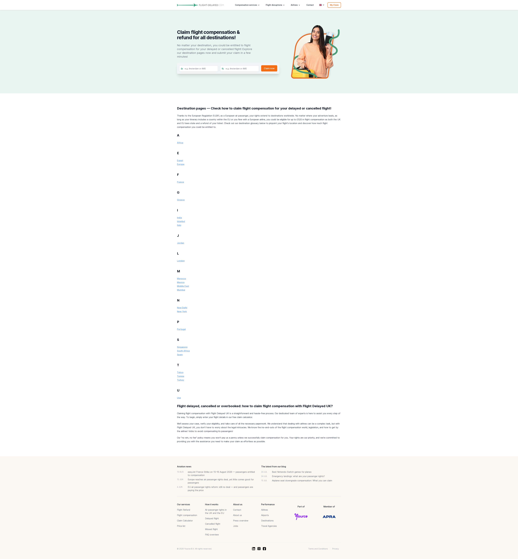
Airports (265, 515)
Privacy (335, 549)
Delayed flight (212, 518)
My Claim (334, 5)
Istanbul (181, 221)
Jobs (235, 526)
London (181, 260)
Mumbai (181, 290)
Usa (179, 397)
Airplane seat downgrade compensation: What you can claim (302, 480)
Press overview (240, 520)
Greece (181, 199)
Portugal (181, 329)
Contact (310, 5)
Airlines (264, 509)
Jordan (180, 243)
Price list (181, 526)
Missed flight (211, 529)
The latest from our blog (273, 466)
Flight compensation (187, 515)
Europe (180, 164)
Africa (180, 142)
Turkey (180, 380)
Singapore (182, 347)
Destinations (267, 520)
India (179, 217)
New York (182, 311)
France (180, 182)
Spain (180, 354)
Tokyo (180, 372)
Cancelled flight (212, 523)
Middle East (183, 286)
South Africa (183, 350)
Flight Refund (183, 509)
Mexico (181, 282)
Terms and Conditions (318, 549)
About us (237, 515)
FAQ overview (212, 534)
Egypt (180, 160)
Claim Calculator (185, 520)
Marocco (181, 278)
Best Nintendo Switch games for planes (291, 472)
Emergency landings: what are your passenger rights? (298, 476)
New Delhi (182, 307)
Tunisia (180, 376)
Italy (179, 225)
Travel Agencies (269, 526)
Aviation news (184, 466)
